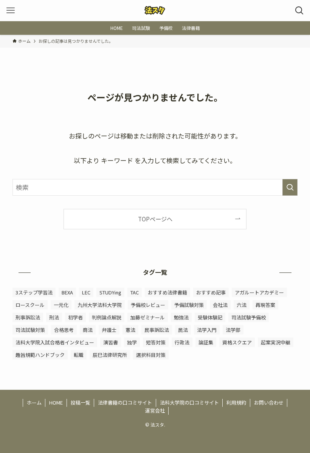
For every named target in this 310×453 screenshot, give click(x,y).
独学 (132, 342)
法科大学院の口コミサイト (189, 402)
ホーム (34, 402)
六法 (241, 304)
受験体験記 (210, 317)
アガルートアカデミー (259, 292)
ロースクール (30, 304)
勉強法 (181, 317)
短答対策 (156, 342)
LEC (86, 292)
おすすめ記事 (211, 292)
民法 (183, 329)
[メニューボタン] (10, 10)
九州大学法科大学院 (100, 304)
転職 (79, 354)
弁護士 (109, 329)
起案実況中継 (275, 342)
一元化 (61, 304)
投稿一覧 (80, 402)
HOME (56, 402)
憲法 (130, 329)
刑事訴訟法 (28, 317)
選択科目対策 (151, 354)
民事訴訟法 (156, 329)
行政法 (182, 342)
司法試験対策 (30, 329)
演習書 (110, 342)
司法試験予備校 (248, 317)
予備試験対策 (189, 304)
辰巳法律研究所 (110, 354)
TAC (134, 292)
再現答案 (265, 304)
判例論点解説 (106, 317)
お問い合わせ (269, 402)
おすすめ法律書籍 (167, 292)
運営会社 (155, 410)
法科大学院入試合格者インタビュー (55, 342)
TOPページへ (155, 219)
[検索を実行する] (290, 187)
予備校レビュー (148, 304)
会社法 (220, 304)
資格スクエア (237, 342)
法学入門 (207, 329)
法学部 (233, 329)
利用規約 (236, 402)
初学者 (75, 317)
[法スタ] (155, 10)
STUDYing (110, 292)
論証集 (205, 342)
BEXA (67, 292)
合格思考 (64, 329)
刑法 (54, 317)
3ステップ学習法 (34, 292)
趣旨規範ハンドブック (40, 354)
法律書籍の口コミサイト (125, 402)
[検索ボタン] (299, 10)
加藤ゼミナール (147, 317)
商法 (88, 329)
